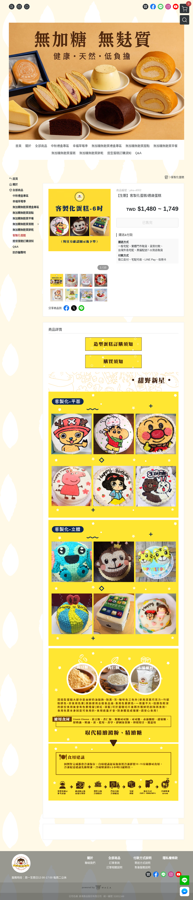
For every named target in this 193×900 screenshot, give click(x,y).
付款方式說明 (142, 858)
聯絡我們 (90, 862)
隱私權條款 (170, 858)
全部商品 (114, 858)
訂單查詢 (114, 862)
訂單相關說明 (114, 867)
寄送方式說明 (142, 862)
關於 (90, 858)
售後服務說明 (142, 867)
